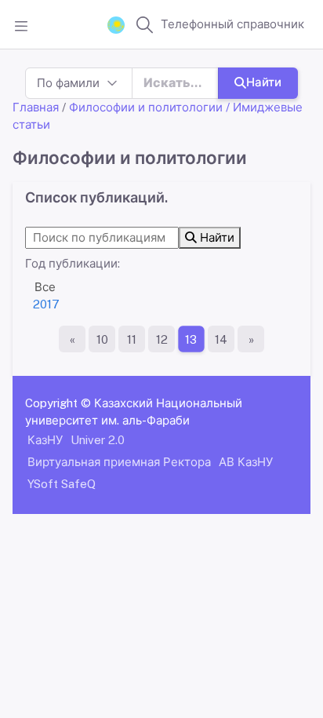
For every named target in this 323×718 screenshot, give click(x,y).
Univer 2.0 (98, 439)
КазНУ (45, 439)
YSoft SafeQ (61, 483)
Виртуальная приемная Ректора (119, 461)
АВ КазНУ (246, 461)
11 (131, 339)
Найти (263, 82)
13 (191, 339)
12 (162, 339)
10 (102, 339)
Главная (36, 107)
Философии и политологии (146, 107)
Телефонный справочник (232, 24)
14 (221, 339)
